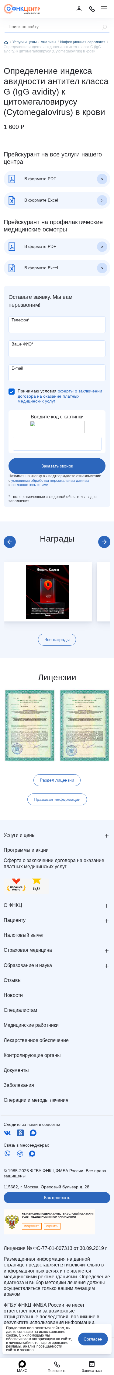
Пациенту (15, 920)
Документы (16, 1070)
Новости (13, 995)
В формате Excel (40, 200)
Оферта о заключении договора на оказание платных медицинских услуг (54, 863)
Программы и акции (26, 850)
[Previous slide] (10, 542)
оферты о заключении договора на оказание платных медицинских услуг (60, 396)
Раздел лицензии (57, 780)
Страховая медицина (28, 950)
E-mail (17, 368)
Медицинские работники (31, 1025)
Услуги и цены (20, 835)
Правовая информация (57, 799)
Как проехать (57, 1197)
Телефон (20, 320)
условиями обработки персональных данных (50, 480)
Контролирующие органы (32, 1055)
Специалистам (20, 1010)
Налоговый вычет (24, 935)
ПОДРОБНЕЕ (31, 1226)
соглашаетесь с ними (30, 485)
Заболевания (19, 1085)
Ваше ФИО (22, 344)
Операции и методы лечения (36, 1100)
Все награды (57, 639)
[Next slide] (104, 542)
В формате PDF (39, 178)
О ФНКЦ (13, 905)
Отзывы (13, 980)
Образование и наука (28, 965)
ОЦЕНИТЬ (52, 1226)
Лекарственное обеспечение (36, 1040)
